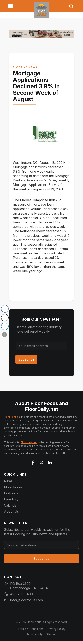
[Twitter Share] (5, 317)
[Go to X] (41, 461)
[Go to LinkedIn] (50, 461)
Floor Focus (11, 416)
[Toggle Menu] (10, 6)
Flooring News (25, 67)
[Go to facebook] (33, 461)
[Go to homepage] (41, 10)
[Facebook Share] (5, 309)
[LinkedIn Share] (5, 326)
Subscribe (26, 359)
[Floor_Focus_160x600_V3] (41, 34)
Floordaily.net (29, 442)
